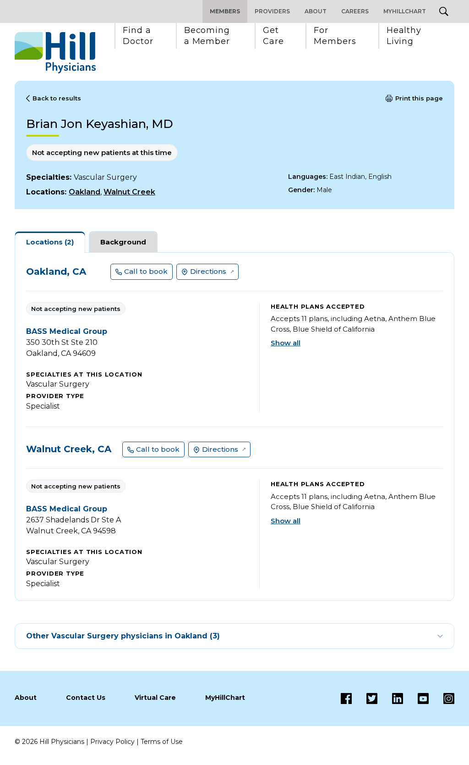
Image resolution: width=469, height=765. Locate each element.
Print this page (419, 98)
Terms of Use (162, 741)
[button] (138, 36)
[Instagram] (441, 698)
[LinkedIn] (390, 698)
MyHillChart (404, 11)
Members (225, 11)
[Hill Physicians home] (55, 52)
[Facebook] (346, 698)
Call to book (146, 271)
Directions (208, 271)
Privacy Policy (112, 741)
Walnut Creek (129, 192)
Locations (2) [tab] (50, 242)
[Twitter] (364, 698)
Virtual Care (155, 697)
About (316, 11)
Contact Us (85, 697)
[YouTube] (416, 698)
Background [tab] (123, 242)
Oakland (84, 192)
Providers (272, 11)
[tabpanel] (234, 426)
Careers (355, 11)
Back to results (57, 98)
